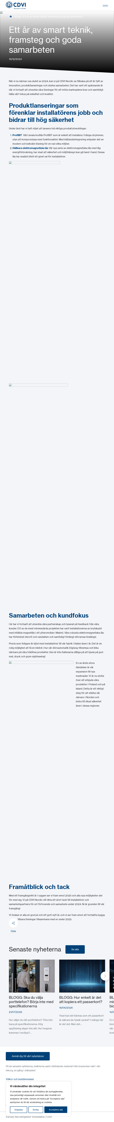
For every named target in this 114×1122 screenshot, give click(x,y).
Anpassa (18, 1109)
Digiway (73, 647)
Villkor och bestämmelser (20, 1079)
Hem (10, 16)
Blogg (17, 16)
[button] (105, 976)
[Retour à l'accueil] (16, 5)
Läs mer (13, 961)
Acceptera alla (56, 1109)
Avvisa (36, 1109)
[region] (38, 1098)
